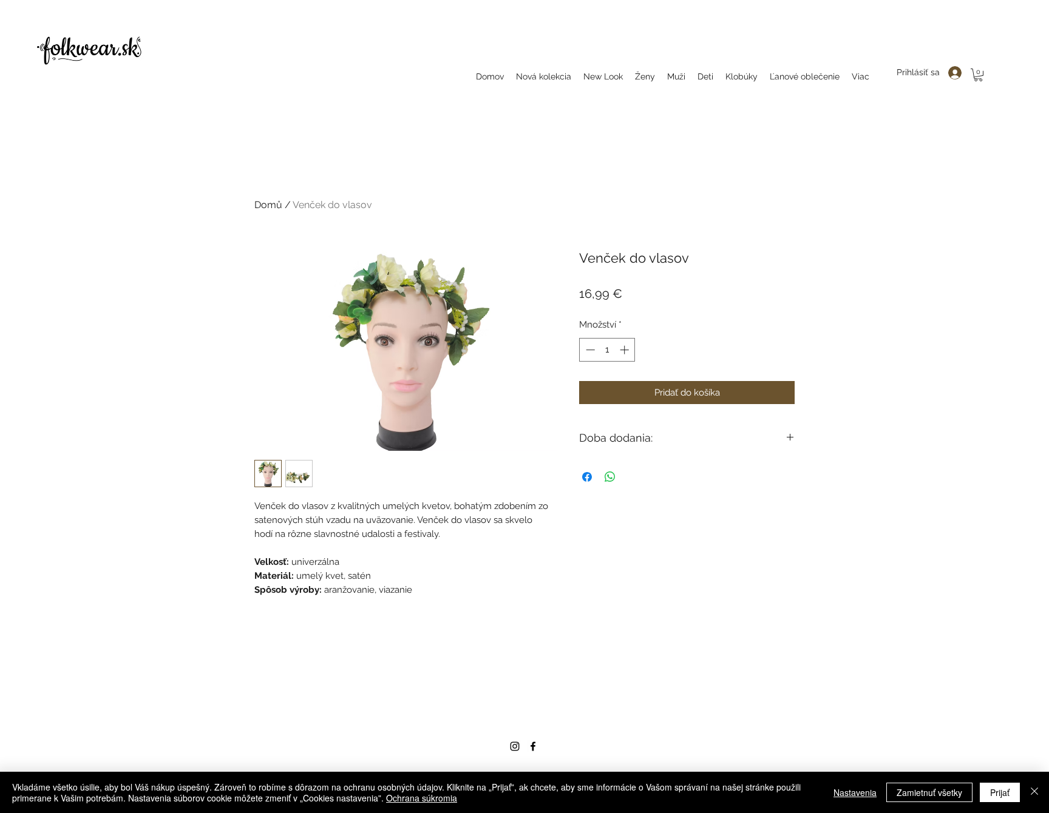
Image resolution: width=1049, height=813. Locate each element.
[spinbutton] (607, 350)
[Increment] (625, 350)
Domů (268, 205)
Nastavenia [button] (855, 792)
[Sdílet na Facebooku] (587, 477)
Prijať (1000, 792)
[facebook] (533, 746)
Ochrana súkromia (421, 798)
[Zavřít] (1034, 792)
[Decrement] (589, 350)
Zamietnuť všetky (929, 792)
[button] (978, 75)
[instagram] (515, 746)
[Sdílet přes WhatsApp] (610, 477)
